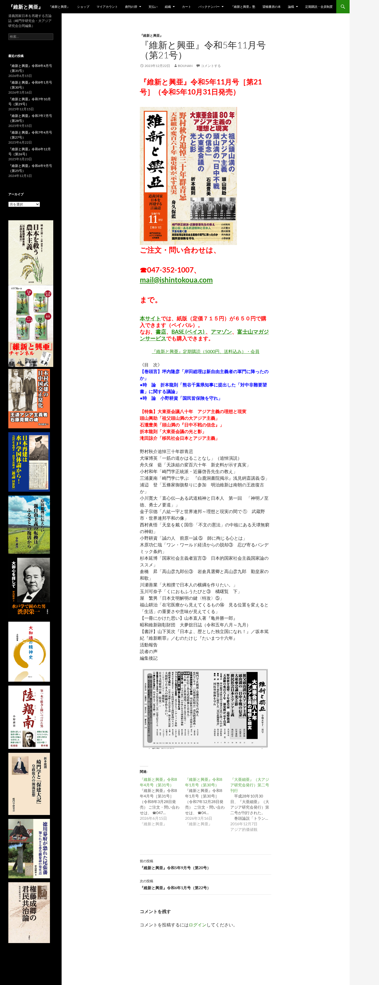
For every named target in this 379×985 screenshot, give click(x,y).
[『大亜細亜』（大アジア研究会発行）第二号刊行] (253, 804)
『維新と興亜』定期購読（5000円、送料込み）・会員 (205, 351)
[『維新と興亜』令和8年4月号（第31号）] (162, 802)
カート (186, 6)
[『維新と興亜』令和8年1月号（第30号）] (207, 802)
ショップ (83, 6)
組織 (168, 6)
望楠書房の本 (271, 6)
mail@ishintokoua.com (176, 279)
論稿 (291, 6)
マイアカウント (107, 6)
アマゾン (221, 332)
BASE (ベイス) (188, 332)
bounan (185, 66)
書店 (161, 332)
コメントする (211, 66)
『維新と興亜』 (25, 7)
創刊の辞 (131, 6)
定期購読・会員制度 (319, 6)
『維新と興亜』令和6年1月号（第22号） (175, 884)
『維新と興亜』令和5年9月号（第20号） (175, 864)
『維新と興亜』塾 (243, 6)
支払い (153, 6)
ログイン (197, 924)
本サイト (150, 318)
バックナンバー (209, 6)
